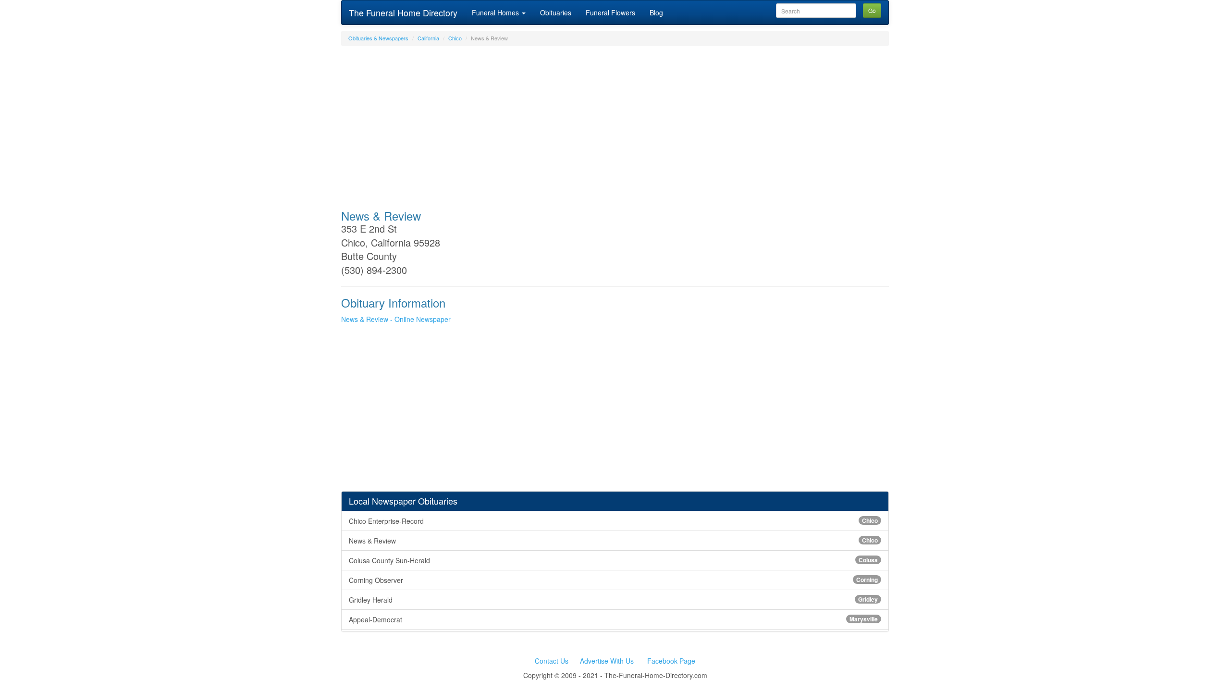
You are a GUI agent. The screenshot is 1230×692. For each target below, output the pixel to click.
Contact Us (551, 661)
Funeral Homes (496, 12)
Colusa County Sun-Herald (613, 560)
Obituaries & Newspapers (378, 38)
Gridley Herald (613, 600)
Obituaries (555, 12)
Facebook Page (671, 661)
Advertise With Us (607, 661)
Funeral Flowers (610, 12)
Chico (455, 38)
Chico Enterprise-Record (613, 521)
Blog (656, 12)
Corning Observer (613, 580)
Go (872, 10)
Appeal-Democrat (613, 619)
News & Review (613, 540)
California (428, 38)
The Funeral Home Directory (403, 12)
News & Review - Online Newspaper (396, 319)
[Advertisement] (615, 123)
